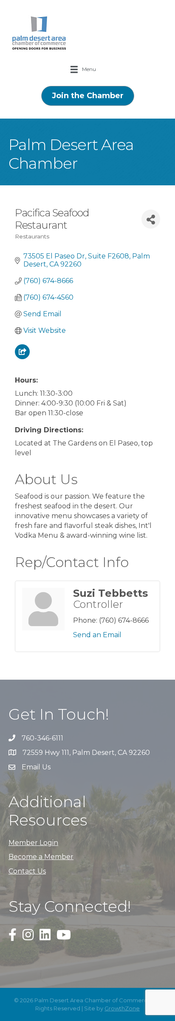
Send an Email (97, 635)
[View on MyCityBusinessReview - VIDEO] (22, 357)
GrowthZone (122, 1008)
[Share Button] (150, 219)
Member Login (33, 843)
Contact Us (27, 871)
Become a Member (40, 857)
